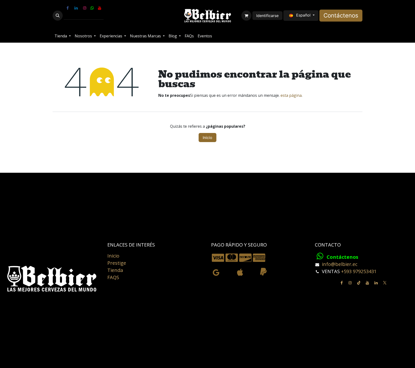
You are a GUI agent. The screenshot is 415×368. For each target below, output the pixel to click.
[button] (58, 16)
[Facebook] (67, 8)
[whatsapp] (92, 8)
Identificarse (267, 15)
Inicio (207, 137)
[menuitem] (63, 36)
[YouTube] (100, 8)
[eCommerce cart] (246, 16)
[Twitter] (385, 283)
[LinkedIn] (76, 8)
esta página (291, 95)
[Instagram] (85, 8)
